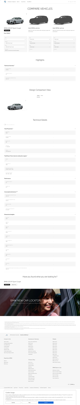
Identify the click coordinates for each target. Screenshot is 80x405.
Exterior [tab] (38, 95)
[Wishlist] (73, 1)
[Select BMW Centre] (75, 1)
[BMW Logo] (5, 2)
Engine (6, 45)
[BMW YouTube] (72, 384)
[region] (15, 106)
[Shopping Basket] (71, 1)
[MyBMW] (69, 1)
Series (5, 37)
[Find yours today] (40, 302)
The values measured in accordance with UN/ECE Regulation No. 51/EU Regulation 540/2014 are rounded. (17, 327)
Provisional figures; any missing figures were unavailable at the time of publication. (14, 329)
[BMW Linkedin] (73, 384)
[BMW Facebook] (68, 384)
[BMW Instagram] (70, 384)
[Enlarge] (25, 100)
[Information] (10, 33)
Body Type (6, 41)
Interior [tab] (42, 95)
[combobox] (15, 39)
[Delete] (26, 14)
